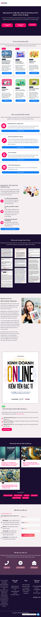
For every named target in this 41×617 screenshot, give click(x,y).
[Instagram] (36, 597)
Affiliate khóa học (15, 586)
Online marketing (16, 497)
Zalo (24, 528)
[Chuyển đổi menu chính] (39, 3)
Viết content (25, 497)
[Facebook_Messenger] (38, 614)
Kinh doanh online (26, 586)
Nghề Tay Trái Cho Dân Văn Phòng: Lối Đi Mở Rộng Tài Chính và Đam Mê (31, 464)
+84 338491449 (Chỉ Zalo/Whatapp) (36, 591)
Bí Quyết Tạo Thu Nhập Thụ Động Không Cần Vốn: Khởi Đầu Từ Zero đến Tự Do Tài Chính (10, 464)
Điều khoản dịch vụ (15, 594)
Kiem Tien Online (18, 495)
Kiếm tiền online (25, 584)
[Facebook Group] (35, 597)
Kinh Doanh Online (8, 495)
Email (25, 522)
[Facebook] (33, 597)
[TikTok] (38, 597)
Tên (24, 516)
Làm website (34, 495)
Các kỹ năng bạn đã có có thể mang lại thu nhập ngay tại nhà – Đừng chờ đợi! (10, 486)
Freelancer (26, 495)
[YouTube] (39, 597)
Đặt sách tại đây (20, 414)
